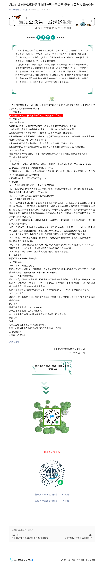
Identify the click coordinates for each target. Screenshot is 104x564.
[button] (52, 530)
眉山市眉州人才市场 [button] (18, 9)
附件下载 (15, 342)
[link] (24, 560)
